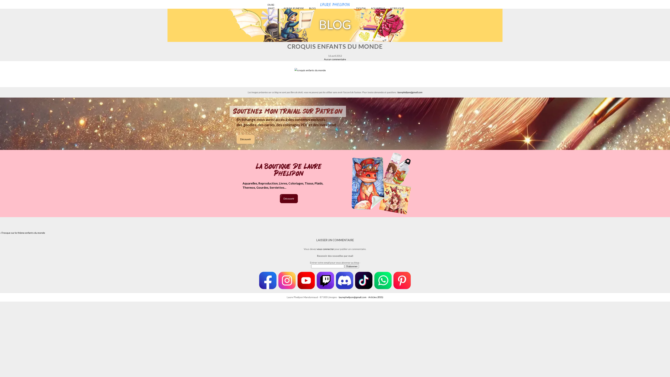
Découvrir (245, 139)
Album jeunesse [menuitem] (294, 8)
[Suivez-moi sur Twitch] (325, 280)
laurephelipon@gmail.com (409, 92)
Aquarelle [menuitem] (378, 8)
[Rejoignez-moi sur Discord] (344, 280)
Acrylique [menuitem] (397, 8)
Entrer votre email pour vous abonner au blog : (335, 262)
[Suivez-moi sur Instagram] (287, 280)
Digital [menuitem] (361, 8)
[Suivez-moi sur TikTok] (364, 280)
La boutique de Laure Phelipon (289, 170)
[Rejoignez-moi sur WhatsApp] (383, 280)
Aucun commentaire (335, 59)
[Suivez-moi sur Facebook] (268, 280)
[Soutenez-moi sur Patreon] (402, 280)
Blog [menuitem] (312, 8)
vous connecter (325, 248)
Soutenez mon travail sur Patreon (288, 111)
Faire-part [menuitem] (271, 6)
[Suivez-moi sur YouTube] (306, 280)
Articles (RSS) (375, 297)
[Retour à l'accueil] (335, 3)
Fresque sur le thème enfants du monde (23, 232)
